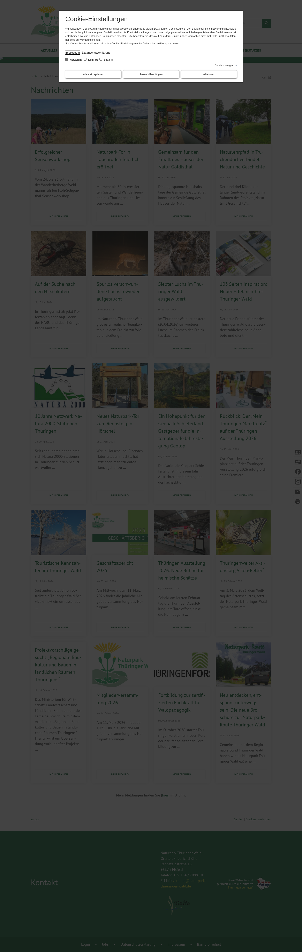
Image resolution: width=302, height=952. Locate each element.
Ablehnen (208, 74)
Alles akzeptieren (93, 74)
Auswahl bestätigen (151, 74)
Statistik (108, 59)
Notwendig (76, 59)
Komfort (93, 59)
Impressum (72, 52)
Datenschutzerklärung (96, 52)
